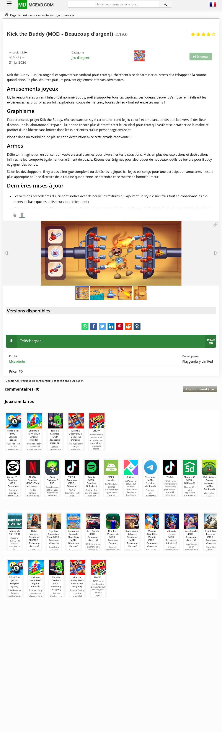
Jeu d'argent (80, 57)
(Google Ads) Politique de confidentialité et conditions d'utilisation (44, 381)
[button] (215, 224)
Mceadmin (17, 361)
